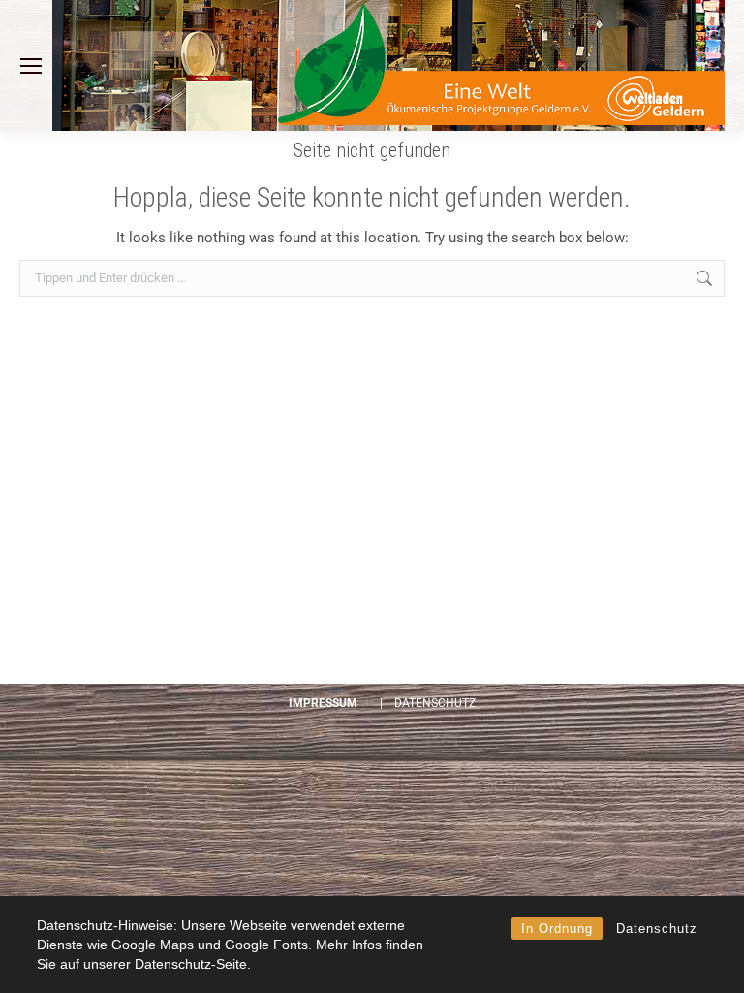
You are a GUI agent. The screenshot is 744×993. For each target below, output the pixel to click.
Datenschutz (657, 928)
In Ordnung (557, 928)
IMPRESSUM (323, 703)
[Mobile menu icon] (31, 66)
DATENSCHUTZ (435, 703)
